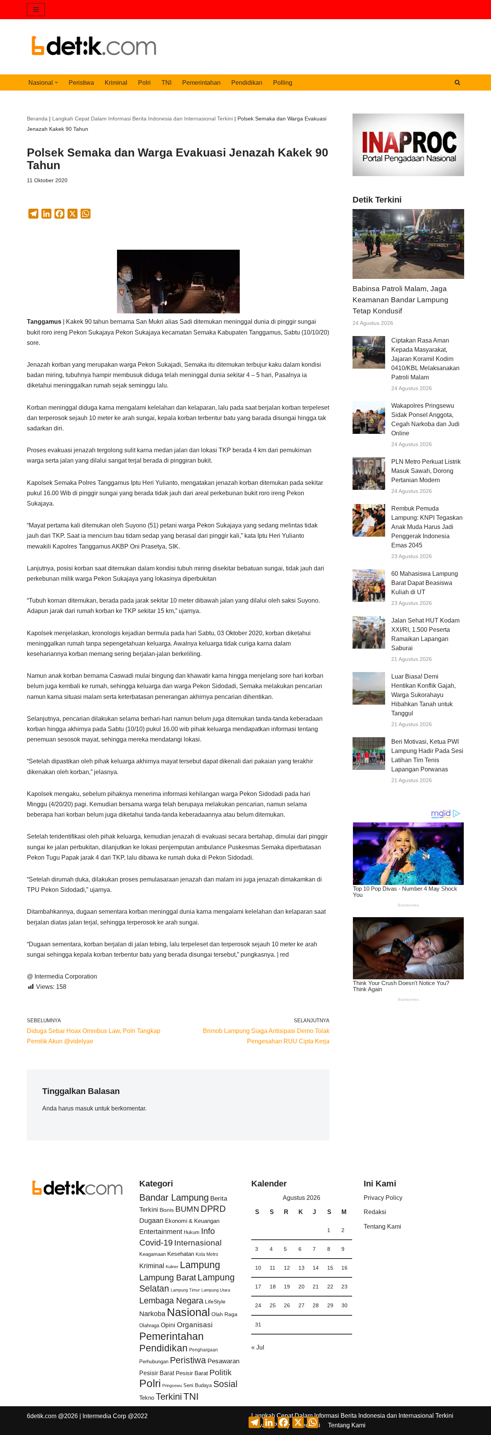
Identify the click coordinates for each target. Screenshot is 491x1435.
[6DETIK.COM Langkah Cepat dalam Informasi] (94, 47)
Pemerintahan (201, 82)
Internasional (198, 1242)
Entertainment (160, 1232)
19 (287, 1286)
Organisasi (195, 1325)
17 (258, 1286)
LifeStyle (215, 1301)
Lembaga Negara (171, 1300)
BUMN (187, 1208)
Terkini (169, 1397)
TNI (166, 82)
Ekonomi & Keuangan (192, 1221)
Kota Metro (207, 1254)
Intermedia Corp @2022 (115, 1416)
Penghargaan (203, 1350)
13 (301, 1268)
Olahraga (149, 1325)
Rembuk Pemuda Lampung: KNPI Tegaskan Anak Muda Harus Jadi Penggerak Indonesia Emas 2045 (427, 527)
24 (258, 1305)
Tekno (146, 1398)
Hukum (191, 1232)
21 (316, 1286)
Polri (144, 82)
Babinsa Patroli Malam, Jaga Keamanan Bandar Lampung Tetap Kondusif (400, 300)
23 (344, 1286)
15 (330, 1268)
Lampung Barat (167, 1277)
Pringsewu (172, 1385)
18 (273, 1286)
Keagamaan (152, 1254)
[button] (56, 82)
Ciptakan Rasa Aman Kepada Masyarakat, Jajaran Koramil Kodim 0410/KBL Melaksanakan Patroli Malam (425, 359)
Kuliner (172, 1266)
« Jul (257, 1347)
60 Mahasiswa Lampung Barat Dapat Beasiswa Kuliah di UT (424, 582)
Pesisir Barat (156, 1373)
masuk (84, 1108)
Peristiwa (81, 82)
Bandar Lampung (174, 1198)
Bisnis (167, 1210)
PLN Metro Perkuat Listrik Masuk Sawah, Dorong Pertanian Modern (426, 470)
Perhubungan (153, 1361)
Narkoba (152, 1314)
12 (287, 1268)
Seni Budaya (197, 1385)
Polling (282, 82)
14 (316, 1268)
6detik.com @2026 (52, 1416)
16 (344, 1268)
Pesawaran (223, 1361)
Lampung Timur (185, 1290)
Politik (220, 1372)
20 (301, 1286)
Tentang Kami (382, 1226)
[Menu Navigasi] (36, 9)
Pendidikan (246, 82)
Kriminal (116, 82)
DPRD (213, 1209)
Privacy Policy (383, 1197)
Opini (168, 1324)
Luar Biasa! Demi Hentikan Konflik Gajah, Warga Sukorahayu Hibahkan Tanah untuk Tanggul (423, 695)
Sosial (225, 1384)
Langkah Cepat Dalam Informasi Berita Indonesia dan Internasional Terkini (142, 118)
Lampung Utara (215, 1290)
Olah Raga (224, 1314)
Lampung (200, 1264)
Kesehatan (180, 1253)
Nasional (188, 1312)
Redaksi (375, 1212)
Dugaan (151, 1220)
